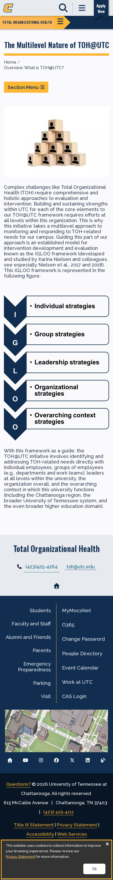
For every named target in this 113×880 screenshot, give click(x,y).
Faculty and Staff (31, 623)
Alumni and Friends (28, 637)
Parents (42, 650)
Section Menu (23, 87)
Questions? (18, 784)
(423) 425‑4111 (58, 812)
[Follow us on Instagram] (40, 758)
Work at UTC (77, 682)
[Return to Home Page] (9, 758)
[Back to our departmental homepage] (56, 585)
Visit (46, 696)
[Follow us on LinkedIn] (87, 758)
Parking (42, 683)
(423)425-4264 (41, 566)
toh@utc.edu (80, 566)
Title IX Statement (34, 824)
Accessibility (40, 834)
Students (40, 610)
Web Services (72, 834)
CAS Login (74, 696)
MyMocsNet (76, 610)
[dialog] (56, 859)
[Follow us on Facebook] (56, 758)
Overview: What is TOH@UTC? (34, 67)
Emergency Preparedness (34, 666)
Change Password (83, 639)
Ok (94, 869)
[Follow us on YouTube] (25, 758)
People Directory (82, 653)
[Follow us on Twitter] (72, 758)
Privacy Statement (77, 824)
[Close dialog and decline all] (107, 843)
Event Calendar (80, 668)
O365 (68, 625)
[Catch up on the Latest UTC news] (103, 758)
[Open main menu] (82, 8)
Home (10, 62)
